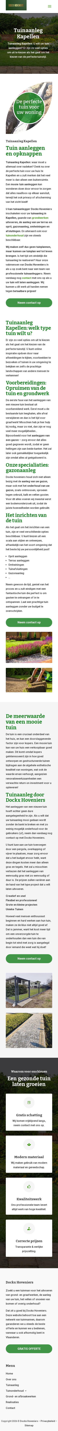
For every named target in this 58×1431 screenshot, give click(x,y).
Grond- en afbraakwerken (21, 1396)
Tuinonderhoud (15, 1390)
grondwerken (40, 217)
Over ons (11, 1379)
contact (26, 278)
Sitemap (29, 1425)
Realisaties (12, 1402)
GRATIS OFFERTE (29, 1348)
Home (9, 1373)
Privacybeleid (48, 1421)
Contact (10, 1408)
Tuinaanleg (12, 1385)
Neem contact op (29, 302)
